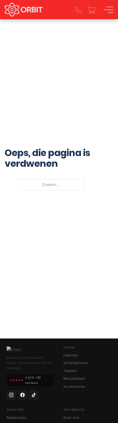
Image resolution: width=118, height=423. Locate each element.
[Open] (108, 10)
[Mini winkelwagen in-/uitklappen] (91, 10)
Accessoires (74, 386)
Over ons (71, 417)
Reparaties (16, 417)
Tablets (70, 371)
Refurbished (74, 378)
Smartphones (75, 363)
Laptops (70, 355)
